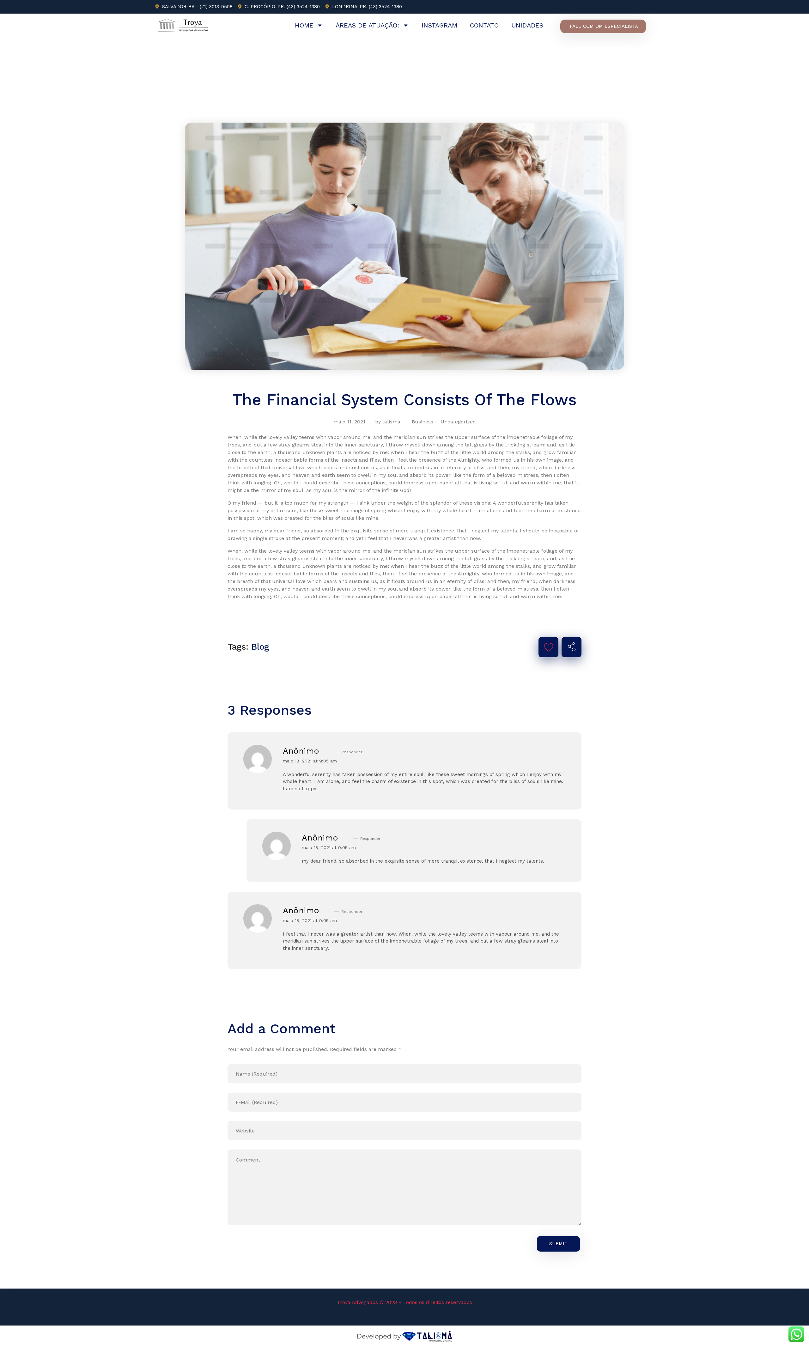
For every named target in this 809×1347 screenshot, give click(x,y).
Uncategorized (458, 422)
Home (304, 25)
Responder (351, 752)
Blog (260, 647)
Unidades (527, 25)
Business (422, 422)
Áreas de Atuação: (367, 25)
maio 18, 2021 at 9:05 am (310, 760)
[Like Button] (548, 647)
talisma (391, 422)
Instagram (439, 25)
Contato (484, 25)
